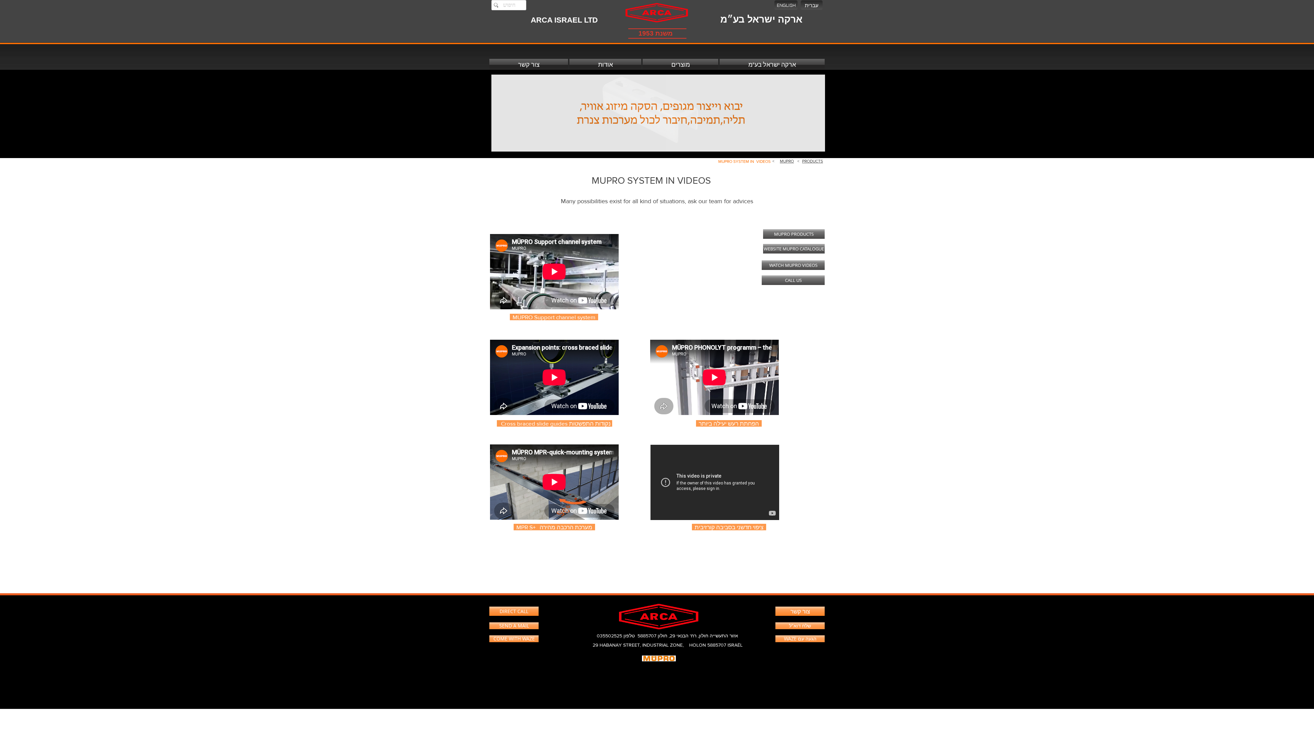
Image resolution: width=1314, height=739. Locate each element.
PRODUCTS (812, 161)
